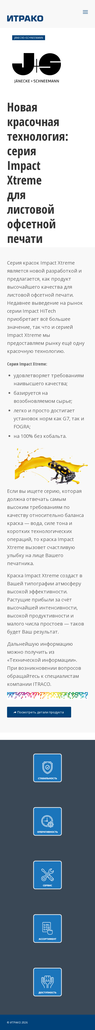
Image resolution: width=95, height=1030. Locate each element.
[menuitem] (85, 12)
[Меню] (85, 12)
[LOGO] (39, 18)
